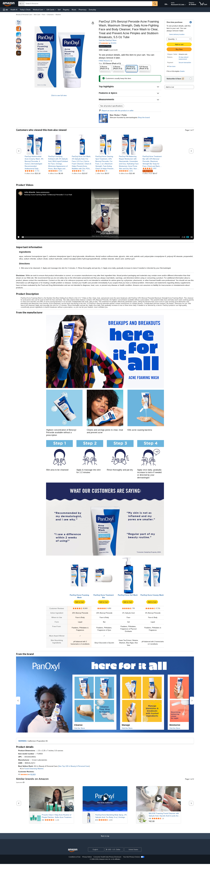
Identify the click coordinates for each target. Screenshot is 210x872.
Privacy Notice (87, 857)
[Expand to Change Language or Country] (167, 4)
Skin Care (37, 14)
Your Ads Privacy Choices (131, 857)
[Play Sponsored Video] (105, 799)
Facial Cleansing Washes (34, 769)
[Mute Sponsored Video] (71, 808)
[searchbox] (88, 3)
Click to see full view (59, 95)
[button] (5, 9)
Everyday (92, 10)
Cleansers (50, 14)
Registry (66, 10)
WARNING (22, 741)
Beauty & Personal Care (24, 14)
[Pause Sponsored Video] (71, 804)
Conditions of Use (74, 857)
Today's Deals (25, 10)
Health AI (13, 10)
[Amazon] (9, 4)
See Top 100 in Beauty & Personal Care (74, 766)
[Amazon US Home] (72, 850)
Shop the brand (144, 117)
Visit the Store (79, 728)
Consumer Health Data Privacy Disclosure (107, 857)
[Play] (18, 237)
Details (182, 71)
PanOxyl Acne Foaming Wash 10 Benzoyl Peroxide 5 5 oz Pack (48, 195)
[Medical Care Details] (44, 9)
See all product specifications (111, 106)
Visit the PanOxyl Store (107, 40)
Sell (59, 10)
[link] (35, 162)
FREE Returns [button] (104, 61)
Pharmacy (82, 10)
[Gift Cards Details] (55, 9)
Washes (58, 14)
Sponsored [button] (19, 782)
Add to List (170, 87)
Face (43, 14)
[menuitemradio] (187, 237)
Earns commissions (42, 192)
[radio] (18, 22)
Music (74, 10)
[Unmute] (191, 237)
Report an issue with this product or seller (118, 110)
